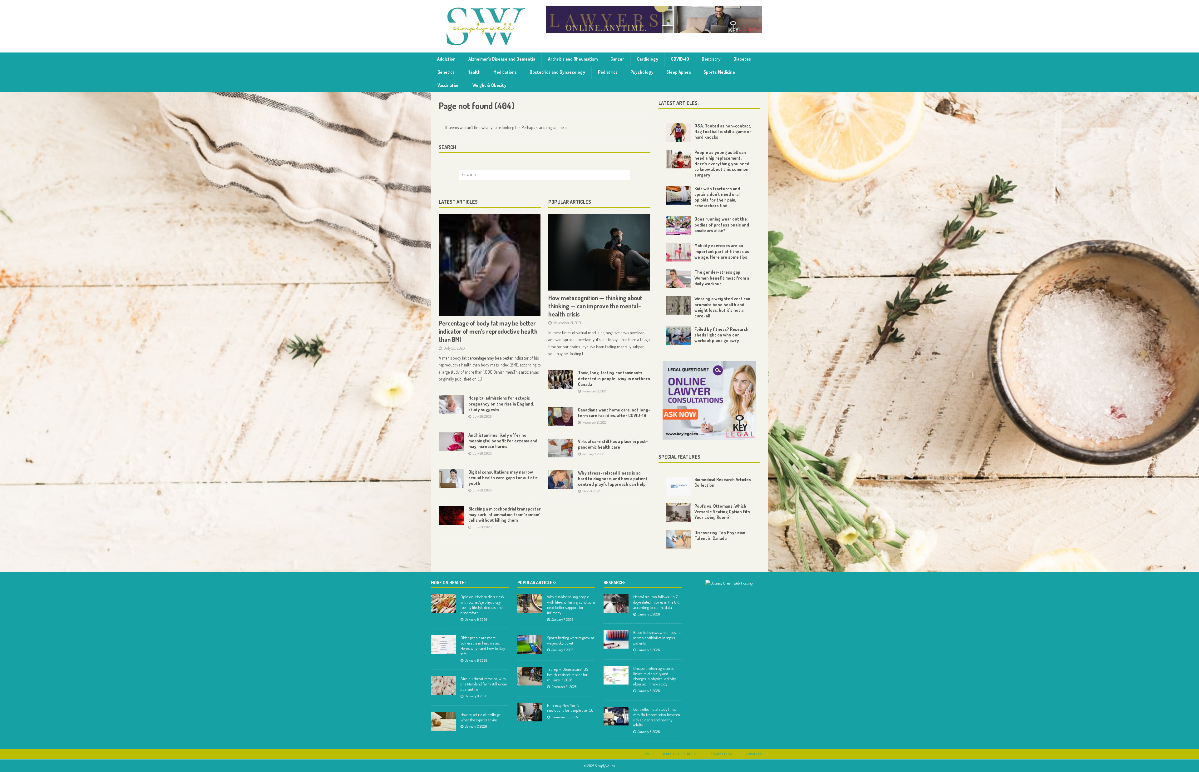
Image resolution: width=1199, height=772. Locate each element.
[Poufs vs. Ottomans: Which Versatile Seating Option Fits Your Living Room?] (678, 512)
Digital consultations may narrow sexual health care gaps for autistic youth (503, 477)
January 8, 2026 (476, 619)
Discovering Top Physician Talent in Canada (719, 535)
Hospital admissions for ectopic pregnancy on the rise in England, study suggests (501, 403)
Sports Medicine (719, 72)
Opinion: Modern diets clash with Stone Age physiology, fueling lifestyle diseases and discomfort (482, 604)
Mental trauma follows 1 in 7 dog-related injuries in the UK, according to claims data (656, 602)
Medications (505, 72)
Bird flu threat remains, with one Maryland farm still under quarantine (484, 684)
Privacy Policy (721, 754)
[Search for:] (544, 175)
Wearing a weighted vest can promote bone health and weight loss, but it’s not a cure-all (722, 307)
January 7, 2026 (476, 726)
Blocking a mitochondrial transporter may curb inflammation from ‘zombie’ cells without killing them (504, 514)
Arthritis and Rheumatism (573, 59)
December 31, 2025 (563, 687)
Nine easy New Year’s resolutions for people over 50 (570, 708)
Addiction (446, 59)
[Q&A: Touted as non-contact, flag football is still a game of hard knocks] (678, 132)
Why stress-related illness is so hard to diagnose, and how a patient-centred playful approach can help (614, 478)
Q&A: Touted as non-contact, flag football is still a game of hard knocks (722, 131)
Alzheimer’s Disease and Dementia (501, 59)
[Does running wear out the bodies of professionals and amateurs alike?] (678, 225)
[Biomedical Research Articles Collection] (678, 486)
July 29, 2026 (454, 348)
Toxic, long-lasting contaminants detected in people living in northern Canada (614, 378)
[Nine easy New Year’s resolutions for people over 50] (529, 712)
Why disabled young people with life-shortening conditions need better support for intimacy (571, 604)
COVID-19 (680, 59)
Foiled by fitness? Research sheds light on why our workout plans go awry (721, 334)
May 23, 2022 (591, 491)
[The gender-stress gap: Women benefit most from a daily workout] (678, 278)
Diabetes (742, 59)
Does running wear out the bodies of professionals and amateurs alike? (721, 224)
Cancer (617, 59)
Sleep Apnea (678, 72)
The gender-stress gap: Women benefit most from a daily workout (721, 277)
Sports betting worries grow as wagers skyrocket (570, 640)
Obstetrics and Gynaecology (557, 72)
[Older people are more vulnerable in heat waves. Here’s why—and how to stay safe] (443, 644)
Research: (614, 582)
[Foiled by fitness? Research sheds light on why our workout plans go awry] (678, 335)
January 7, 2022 (593, 454)
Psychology (642, 72)
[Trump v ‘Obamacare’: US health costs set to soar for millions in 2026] (529, 676)
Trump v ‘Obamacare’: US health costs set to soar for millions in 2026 (567, 674)
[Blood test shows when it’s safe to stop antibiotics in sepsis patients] (616, 639)
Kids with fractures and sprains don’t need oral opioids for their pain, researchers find (717, 197)
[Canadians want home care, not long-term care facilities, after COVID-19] (560, 416)
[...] (479, 378)
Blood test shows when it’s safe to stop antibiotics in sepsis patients (656, 637)
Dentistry (711, 59)
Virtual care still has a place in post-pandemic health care (613, 444)
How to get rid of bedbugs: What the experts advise (481, 717)
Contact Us (753, 754)
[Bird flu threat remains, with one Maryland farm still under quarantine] (443, 685)
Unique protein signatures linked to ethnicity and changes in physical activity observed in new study (654, 676)
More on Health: (448, 582)
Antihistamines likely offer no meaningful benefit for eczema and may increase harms (502, 440)
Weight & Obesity (489, 85)
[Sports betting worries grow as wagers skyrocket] (529, 644)
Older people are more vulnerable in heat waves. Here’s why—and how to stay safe (483, 645)
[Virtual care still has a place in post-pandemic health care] (560, 448)
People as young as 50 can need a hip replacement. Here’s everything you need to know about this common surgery (721, 164)
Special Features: (680, 457)
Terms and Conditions (680, 754)
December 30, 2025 (564, 717)
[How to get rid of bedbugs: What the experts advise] (443, 721)
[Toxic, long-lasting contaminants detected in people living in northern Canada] (560, 379)
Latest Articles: (679, 103)
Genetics (446, 72)
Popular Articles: (536, 582)
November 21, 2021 (567, 322)
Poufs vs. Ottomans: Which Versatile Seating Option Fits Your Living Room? (722, 511)
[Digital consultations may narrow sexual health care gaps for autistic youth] (451, 478)
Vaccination (448, 85)
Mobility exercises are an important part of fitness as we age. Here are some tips (721, 251)
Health (474, 72)
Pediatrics (608, 72)
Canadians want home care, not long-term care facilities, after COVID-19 (614, 412)
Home (645, 754)
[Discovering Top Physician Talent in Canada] (678, 539)
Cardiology (647, 59)
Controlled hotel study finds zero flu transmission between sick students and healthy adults (656, 717)
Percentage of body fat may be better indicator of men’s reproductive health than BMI (488, 331)
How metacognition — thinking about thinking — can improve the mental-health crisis (595, 306)
